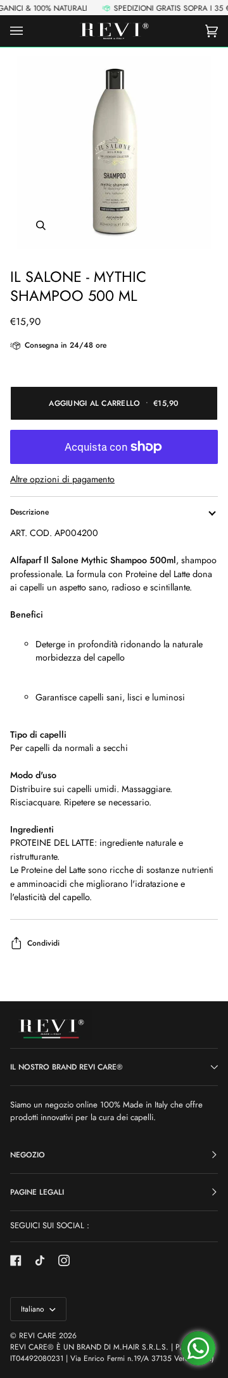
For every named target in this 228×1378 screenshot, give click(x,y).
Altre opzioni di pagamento (62, 479)
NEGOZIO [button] (27, 1155)
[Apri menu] (29, 31)
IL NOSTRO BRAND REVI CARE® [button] (66, 1067)
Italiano (34, 1309)
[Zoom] (114, 152)
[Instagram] (64, 1260)
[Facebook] (16, 1260)
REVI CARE (37, 1335)
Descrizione (29, 512)
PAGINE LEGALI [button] (37, 1192)
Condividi (43, 943)
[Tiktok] (40, 1260)
